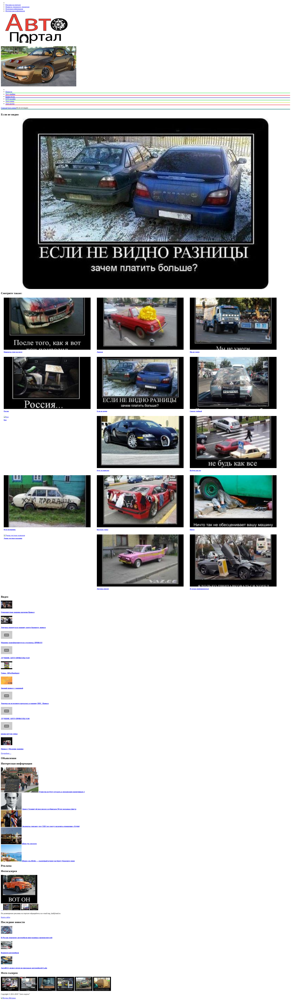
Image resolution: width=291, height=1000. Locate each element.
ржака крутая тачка (9, 734)
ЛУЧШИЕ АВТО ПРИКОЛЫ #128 (15, 658)
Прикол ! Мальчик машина (12, 749)
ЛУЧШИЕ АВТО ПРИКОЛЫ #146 (15, 719)
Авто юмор (9, 101)
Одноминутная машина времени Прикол (18, 612)
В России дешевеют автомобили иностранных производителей (26, 938)
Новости (8, 92)
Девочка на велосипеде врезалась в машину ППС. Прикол (25, 703)
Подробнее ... (6, 753)
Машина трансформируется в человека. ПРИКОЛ (21, 643)
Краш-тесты (10, 96)
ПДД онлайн (10, 99)
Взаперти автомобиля (10, 953)
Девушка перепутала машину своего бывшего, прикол (23, 627)
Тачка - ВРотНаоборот (10, 673)
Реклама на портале (13, 5)
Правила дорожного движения (17, 7)
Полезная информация (14, 9)
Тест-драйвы (10, 94)
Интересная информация (15, 11)
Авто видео (9, 104)
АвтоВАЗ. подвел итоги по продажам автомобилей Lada (24, 968)
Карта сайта (5, 917)
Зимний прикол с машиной (12, 688)
